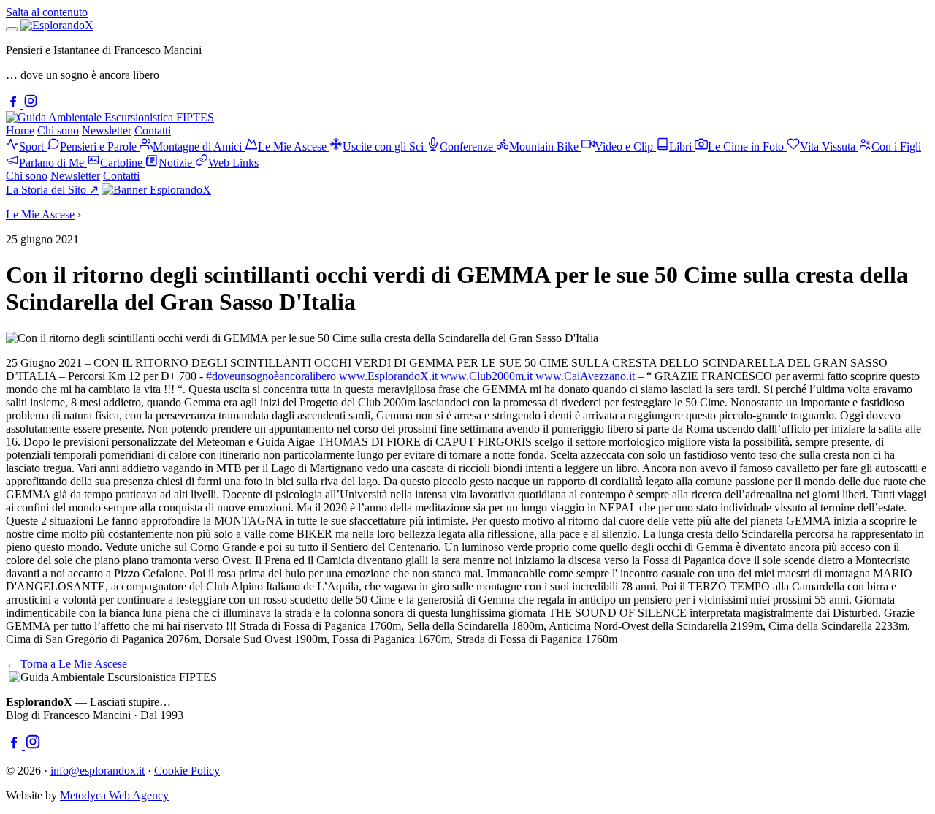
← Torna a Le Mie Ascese (66, 664)
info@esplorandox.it (97, 770)
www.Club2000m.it (486, 376)
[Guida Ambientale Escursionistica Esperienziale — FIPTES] (110, 117)
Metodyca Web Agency (114, 795)
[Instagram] (30, 104)
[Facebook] (14, 104)
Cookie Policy (187, 770)
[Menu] (12, 29)
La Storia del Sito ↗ (52, 189)
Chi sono (58, 130)
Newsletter (106, 130)
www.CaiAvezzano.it (585, 376)
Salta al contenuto (47, 12)
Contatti (152, 130)
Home (20, 130)
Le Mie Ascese (40, 214)
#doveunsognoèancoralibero (271, 376)
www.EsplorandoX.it (388, 376)
